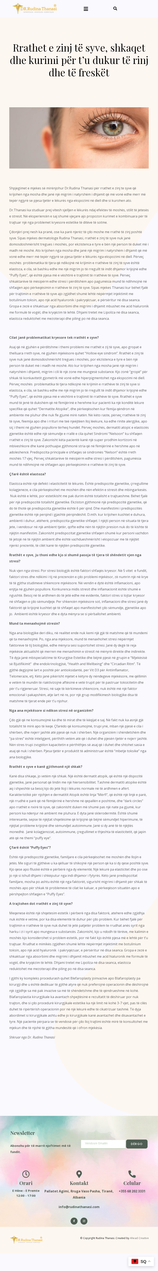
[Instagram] (84, 1221)
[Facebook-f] (74, 1221)
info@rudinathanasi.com (79, 1207)
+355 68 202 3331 (132, 1191)
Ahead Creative (139, 1238)
